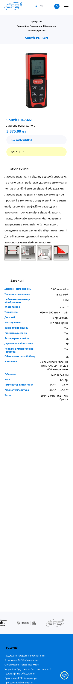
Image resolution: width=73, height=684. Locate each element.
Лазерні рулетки (36, 30)
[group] (26, 623)
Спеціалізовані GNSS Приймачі (21, 664)
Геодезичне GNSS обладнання (21, 660)
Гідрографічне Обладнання (19, 673)
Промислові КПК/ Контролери (20, 678)
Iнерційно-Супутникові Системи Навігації (27, 669)
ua (35, 6)
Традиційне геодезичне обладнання (24, 655)
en (41, 6)
